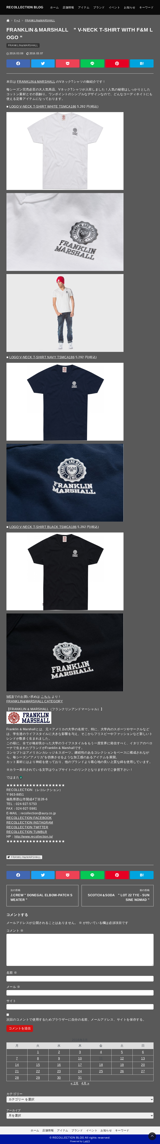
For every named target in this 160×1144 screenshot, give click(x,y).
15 (38, 1065)
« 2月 (75, 1083)
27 (143, 1071)
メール (13, 986)
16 (59, 1065)
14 (17, 1065)
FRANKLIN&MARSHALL (23, 45)
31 (80, 1077)
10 (80, 1058)
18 (101, 1065)
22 (38, 1071)
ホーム (54, 7)
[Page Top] (152, 1136)
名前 (11, 972)
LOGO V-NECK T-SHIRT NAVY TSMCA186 (42, 357)
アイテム (84, 7)
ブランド (99, 7)
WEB (10, 696)
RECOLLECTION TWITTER (27, 827)
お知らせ (129, 7)
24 (80, 1071)
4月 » (85, 1083)
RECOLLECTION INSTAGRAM (29, 822)
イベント (114, 7)
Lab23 (86, 1141)
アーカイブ (13, 1110)
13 (143, 1058)
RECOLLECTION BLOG (24, 7)
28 (17, 1077)
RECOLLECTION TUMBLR (26, 832)
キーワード (146, 7)
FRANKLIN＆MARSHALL (36, 81)
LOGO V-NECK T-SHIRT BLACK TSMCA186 (43, 527)
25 (101, 1071)
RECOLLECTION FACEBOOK (29, 818)
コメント (15, 930)
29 (38, 1077)
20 (143, 1065)
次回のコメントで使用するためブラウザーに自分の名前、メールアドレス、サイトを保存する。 (76, 1019)
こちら (46, 696)
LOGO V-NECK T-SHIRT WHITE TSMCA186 (42, 106)
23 (59, 1071)
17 (80, 1065)
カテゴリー (14, 1094)
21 (17, 1071)
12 (122, 1058)
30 (59, 1077)
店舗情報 (68, 7)
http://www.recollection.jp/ (33, 836)
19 (122, 1065)
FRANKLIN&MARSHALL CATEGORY (34, 701)
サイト (11, 1001)
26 (122, 1071)
